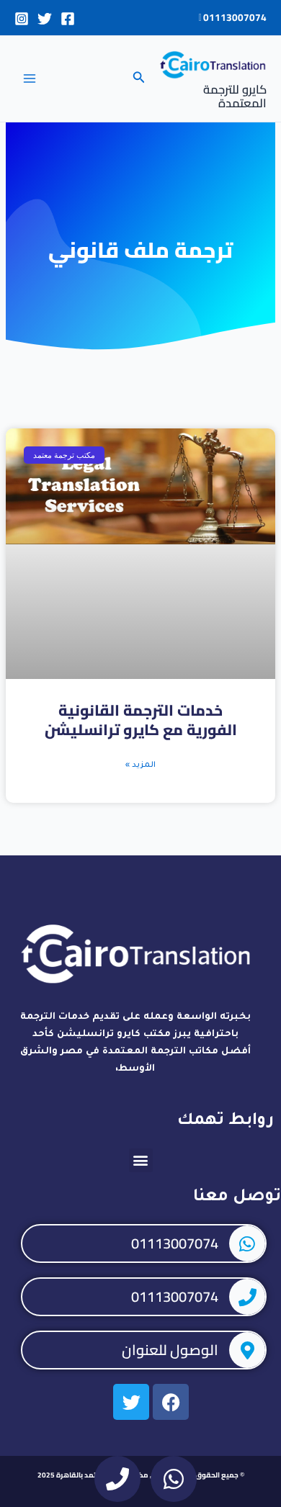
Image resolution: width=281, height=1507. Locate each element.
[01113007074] (247, 1243)
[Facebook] (68, 19)
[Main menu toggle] (29, 78)
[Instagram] (21, 19)
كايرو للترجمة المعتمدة (235, 96)
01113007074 (234, 17)
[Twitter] (44, 19)
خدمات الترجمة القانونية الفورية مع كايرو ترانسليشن (141, 720)
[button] (137, 79)
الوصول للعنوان (170, 1349)
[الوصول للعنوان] (247, 1350)
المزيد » (140, 765)
